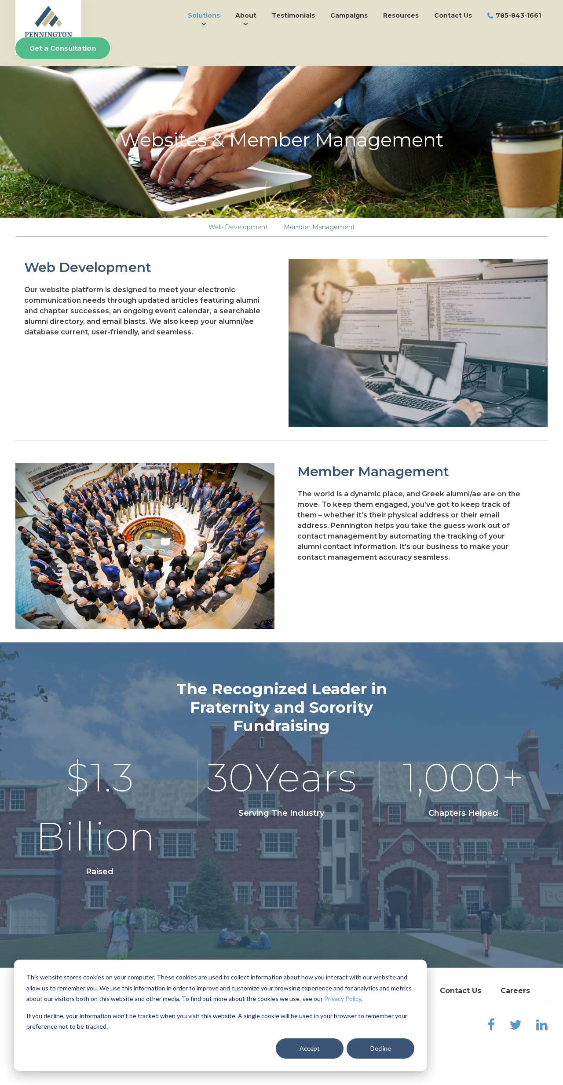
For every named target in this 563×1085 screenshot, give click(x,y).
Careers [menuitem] (515, 990)
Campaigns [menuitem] (349, 15)
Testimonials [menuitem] (293, 15)
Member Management (319, 227)
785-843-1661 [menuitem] (518, 15)
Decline (380, 1048)
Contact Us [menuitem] (453, 15)
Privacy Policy (342, 998)
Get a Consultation (62, 48)
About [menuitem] (245, 15)
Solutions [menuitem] (204, 15)
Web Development (238, 227)
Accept (310, 1048)
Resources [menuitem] (401, 15)
